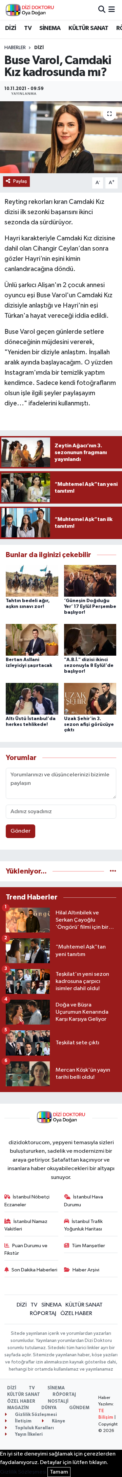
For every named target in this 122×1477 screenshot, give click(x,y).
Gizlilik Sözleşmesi (35, 1415)
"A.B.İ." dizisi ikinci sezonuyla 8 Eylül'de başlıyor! (89, 665)
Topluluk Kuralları (34, 1428)
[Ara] (101, 10)
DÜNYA (49, 1408)
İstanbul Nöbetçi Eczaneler (27, 1200)
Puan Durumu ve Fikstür (26, 1249)
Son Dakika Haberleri (34, 1269)
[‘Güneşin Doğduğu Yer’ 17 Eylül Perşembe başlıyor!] (90, 581)
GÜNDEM (79, 1408)
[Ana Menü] (111, 10)
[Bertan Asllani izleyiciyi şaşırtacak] (32, 639)
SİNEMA (49, 28)
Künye (58, 1421)
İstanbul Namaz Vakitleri (26, 1225)
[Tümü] (113, 871)
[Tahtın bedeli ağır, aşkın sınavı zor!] (32, 581)
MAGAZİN (18, 1408)
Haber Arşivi (86, 1269)
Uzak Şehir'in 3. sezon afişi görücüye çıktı (89, 724)
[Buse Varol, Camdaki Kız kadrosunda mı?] (61, 137)
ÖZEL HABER (76, 1313)
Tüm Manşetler (88, 1245)
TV (28, 28)
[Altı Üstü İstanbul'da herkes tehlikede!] (32, 698)
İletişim (23, 1421)
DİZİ (10, 28)
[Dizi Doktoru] (29, 9)
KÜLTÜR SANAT (88, 28)
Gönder (20, 831)
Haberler (15, 47)
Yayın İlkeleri (28, 1434)
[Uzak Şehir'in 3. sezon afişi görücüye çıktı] (90, 698)
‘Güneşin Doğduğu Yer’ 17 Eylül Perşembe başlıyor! (90, 606)
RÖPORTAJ (43, 1313)
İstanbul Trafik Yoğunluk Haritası (83, 1225)
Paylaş (20, 181)
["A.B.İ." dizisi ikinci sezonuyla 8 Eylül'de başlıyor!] (90, 639)
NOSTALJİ (58, 1401)
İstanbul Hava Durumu (83, 1200)
